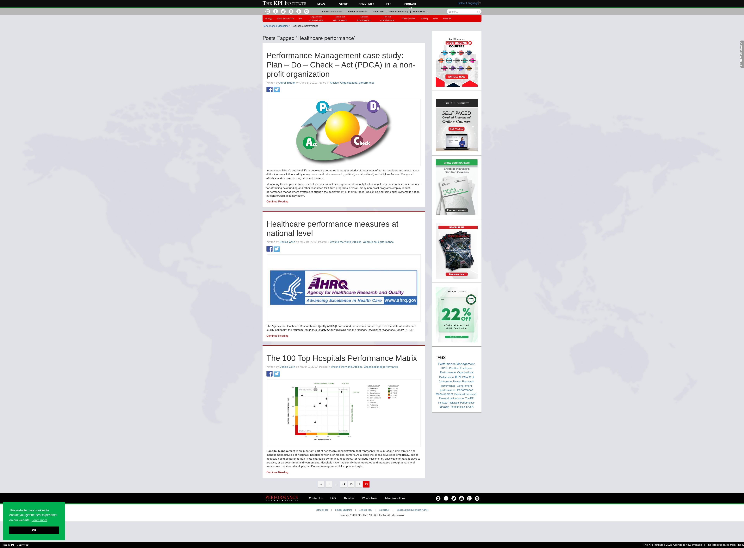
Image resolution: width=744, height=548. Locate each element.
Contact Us (316, 498)
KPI (300, 19)
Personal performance (451, 398)
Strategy (268, 19)
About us (349, 498)
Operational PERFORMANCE (340, 18)
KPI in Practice (449, 368)
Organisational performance (357, 82)
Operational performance (378, 241)
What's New (369, 498)
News (321, 4)
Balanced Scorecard (285, 19)
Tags (441, 357)
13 (351, 484)
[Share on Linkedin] (284, 90)
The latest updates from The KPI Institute (717, 544)
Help (388, 4)
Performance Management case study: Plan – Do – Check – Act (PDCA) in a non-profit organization (340, 65)
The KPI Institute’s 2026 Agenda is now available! (659, 544)
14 (358, 484)
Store (343, 4)
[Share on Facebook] (269, 90)
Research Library (398, 11)
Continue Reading (277, 201)
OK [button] (34, 530)
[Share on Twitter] (277, 90)
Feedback (447, 19)
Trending (424, 19)
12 (343, 484)
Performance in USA (462, 406)
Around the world (408, 19)
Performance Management (456, 363)
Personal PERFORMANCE (387, 18)
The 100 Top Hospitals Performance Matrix (341, 358)
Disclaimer (384, 509)
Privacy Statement (343, 509)
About (435, 19)
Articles (334, 82)
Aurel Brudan (287, 82)
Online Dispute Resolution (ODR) (412, 509)
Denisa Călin (287, 241)
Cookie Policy (365, 509)
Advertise (378, 11)
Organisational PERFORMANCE (316, 18)
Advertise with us (394, 498)
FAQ (333, 498)
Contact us (410, 6)
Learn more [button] (39, 520)
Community (366, 4)
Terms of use (322, 509)
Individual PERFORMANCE (364, 18)
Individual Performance (461, 402)
